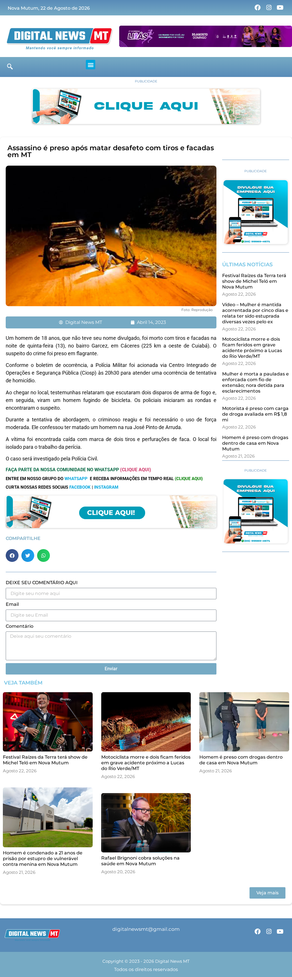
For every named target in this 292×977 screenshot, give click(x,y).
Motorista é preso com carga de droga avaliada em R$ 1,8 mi (255, 414)
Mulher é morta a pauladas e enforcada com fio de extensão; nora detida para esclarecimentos (255, 382)
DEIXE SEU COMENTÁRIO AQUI (42, 582)
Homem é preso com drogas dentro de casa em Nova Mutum (255, 443)
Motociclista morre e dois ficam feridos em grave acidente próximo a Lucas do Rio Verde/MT (252, 347)
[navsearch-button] (10, 67)
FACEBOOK (80, 487)
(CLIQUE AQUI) (135, 469)
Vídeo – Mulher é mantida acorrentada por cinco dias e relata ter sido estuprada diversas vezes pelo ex (255, 313)
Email (12, 604)
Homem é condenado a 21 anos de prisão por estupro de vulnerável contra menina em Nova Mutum (42, 858)
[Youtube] (280, 8)
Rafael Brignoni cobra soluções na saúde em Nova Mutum (140, 860)
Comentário (19, 626)
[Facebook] (257, 8)
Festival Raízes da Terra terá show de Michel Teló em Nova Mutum (254, 281)
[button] (90, 64)
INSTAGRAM (106, 487)
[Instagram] (269, 8)
